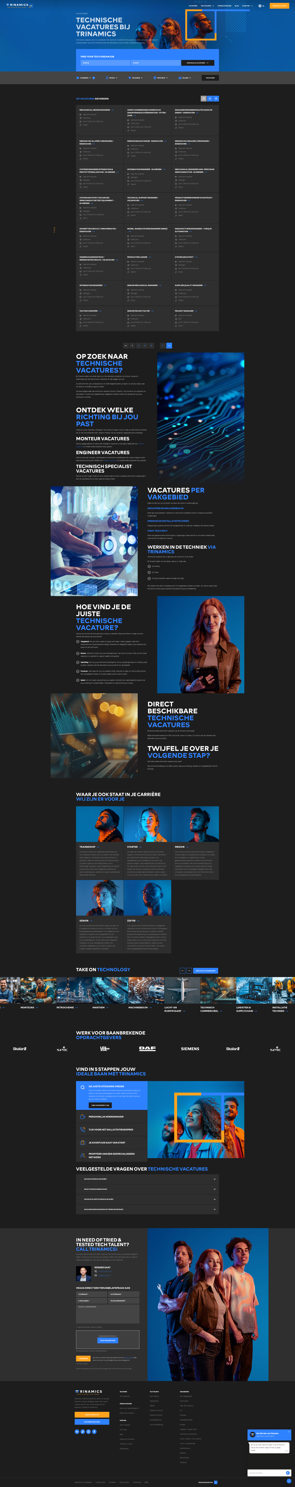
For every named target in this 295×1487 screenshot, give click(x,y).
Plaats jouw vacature (127, 1413)
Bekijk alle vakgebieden (205, 971)
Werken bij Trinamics (127, 1439)
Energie (182, 1425)
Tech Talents (206, 6)
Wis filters (210, 78)
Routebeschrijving (92, 1422)
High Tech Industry (186, 1406)
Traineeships (154, 1401)
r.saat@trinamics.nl (104, 1276)
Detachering (124, 1449)
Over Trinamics (125, 1425)
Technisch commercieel (188, 1434)
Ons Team (123, 1430)
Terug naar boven (205, 1482)
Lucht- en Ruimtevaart (187, 1444)
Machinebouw (185, 1448)
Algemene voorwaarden (83, 1482)
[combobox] (105, 63)
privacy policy (129, 1357)
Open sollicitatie (279, 6)
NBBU (146, 1482)
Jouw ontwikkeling (156, 1425)
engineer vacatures (110, 460)
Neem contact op (92, 1415)
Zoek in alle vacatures (196, 63)
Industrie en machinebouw (166, 508)
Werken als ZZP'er (156, 1415)
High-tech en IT (157, 530)
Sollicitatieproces (156, 1420)
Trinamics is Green (126, 1444)
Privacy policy (124, 1482)
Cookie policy (100, 1482)
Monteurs (183, 1462)
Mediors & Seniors (156, 1410)
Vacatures (193, 6)
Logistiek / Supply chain (188, 1429)
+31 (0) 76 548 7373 (104, 1272)
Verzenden (83, 1358)
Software (183, 1415)
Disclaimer (112, 1482)
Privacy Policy (111, 1368)
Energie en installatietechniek (168, 520)
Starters (152, 1406)
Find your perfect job (100, 1105)
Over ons (246, 6)
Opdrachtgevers (224, 6)
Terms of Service (123, 1368)
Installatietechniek (186, 1420)
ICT (181, 1410)
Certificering (137, 1482)
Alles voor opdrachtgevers (129, 1408)
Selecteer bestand (107, 1340)
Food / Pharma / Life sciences (190, 1439)
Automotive (184, 1401)
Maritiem (183, 1453)
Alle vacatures (125, 1396)
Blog (237, 6)
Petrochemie (184, 1458)
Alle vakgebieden (186, 1396)
